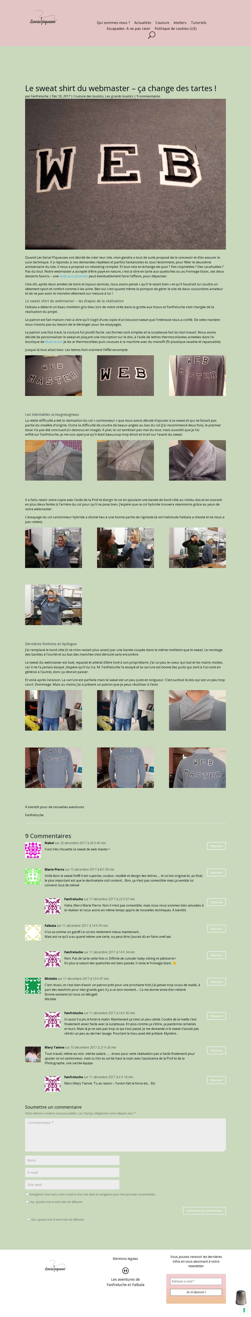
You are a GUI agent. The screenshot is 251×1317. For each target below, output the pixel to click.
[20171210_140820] (53, 711)
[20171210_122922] (125, 768)
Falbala (50, 925)
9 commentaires (148, 96)
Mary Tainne (55, 1047)
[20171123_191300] (53, 606)
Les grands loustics (119, 96)
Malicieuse (53, 341)
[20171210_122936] (197, 711)
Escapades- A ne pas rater (128, 29)
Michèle (51, 978)
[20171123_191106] (125, 549)
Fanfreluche (39, 96)
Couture (162, 23)
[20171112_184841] (197, 376)
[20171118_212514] (53, 461)
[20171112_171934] (125, 376)
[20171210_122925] (197, 768)
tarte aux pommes (74, 276)
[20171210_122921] (53, 768)
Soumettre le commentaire (204, 1211)
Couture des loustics (89, 96)
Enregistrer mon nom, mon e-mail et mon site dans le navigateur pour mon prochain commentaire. (93, 1194)
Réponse (216, 846)
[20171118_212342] (197, 461)
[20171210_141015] (125, 711)
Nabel (49, 843)
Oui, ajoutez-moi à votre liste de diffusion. (56, 1202)
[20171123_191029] (53, 549)
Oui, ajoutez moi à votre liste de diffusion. (57, 1219)
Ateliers (180, 23)
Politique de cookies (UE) (175, 29)
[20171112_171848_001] (53, 376)
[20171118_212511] (125, 461)
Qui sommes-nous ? (113, 23)
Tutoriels (198, 23)
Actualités (142, 23)
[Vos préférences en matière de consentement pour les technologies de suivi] (244, 1310)
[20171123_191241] (197, 549)
